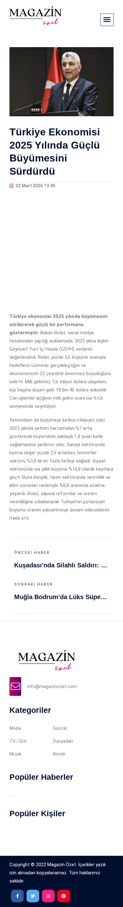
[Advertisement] (61, 251)
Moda (15, 728)
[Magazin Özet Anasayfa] (35, 15)
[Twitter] (32, 896)
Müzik (15, 754)
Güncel (60, 728)
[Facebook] (17, 896)
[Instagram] (48, 896)
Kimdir (59, 754)
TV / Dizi (17, 741)
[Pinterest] (63, 896)
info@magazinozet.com (52, 686)
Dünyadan (63, 741)
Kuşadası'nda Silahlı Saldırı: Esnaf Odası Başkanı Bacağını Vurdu (61, 565)
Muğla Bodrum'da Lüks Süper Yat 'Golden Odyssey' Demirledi (61, 596)
